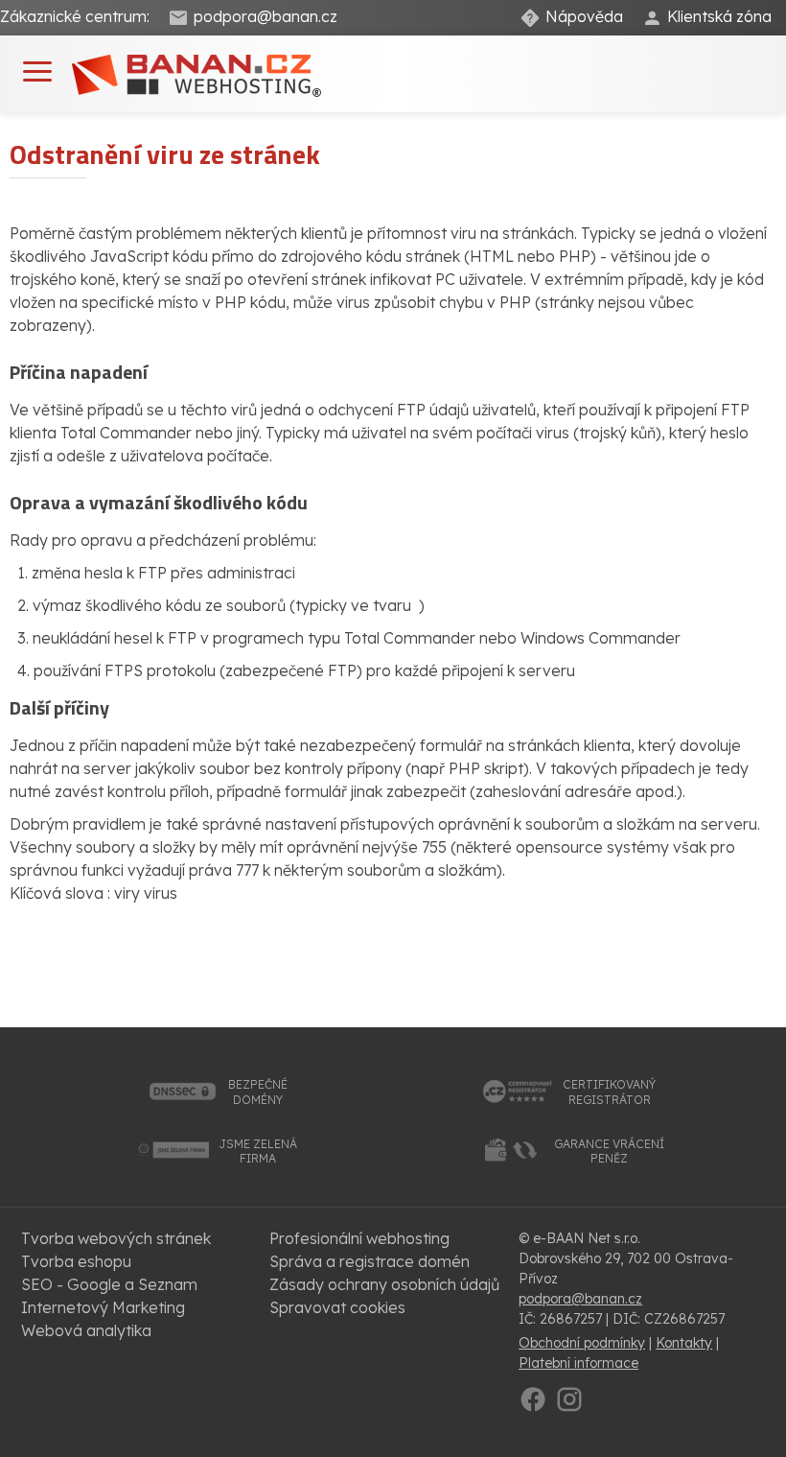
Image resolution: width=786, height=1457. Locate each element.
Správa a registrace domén (369, 1261)
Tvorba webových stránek (116, 1238)
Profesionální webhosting (359, 1238)
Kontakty (684, 1342)
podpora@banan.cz (265, 16)
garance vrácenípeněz (609, 1151)
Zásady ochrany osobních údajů (384, 1284)
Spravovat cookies (337, 1307)
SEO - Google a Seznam (109, 1284)
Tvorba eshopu (76, 1261)
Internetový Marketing (103, 1307)
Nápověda (584, 16)
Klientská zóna (719, 16)
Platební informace (578, 1363)
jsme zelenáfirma (258, 1151)
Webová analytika (86, 1330)
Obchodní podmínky (582, 1342)
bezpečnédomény (258, 1092)
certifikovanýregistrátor (609, 1092)
